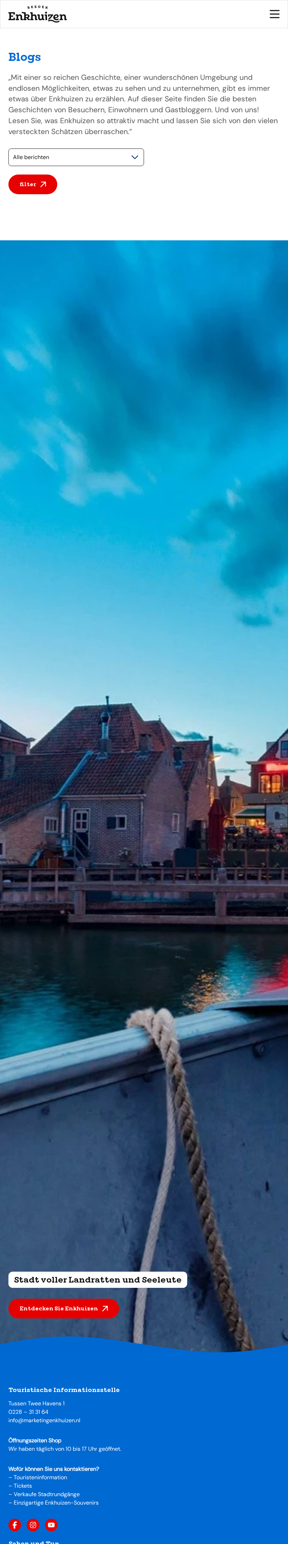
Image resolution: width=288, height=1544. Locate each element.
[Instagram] (33, 1525)
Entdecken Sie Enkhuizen (59, 1308)
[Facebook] (14, 1525)
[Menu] (275, 14)
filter (28, 184)
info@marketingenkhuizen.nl (44, 1420)
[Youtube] (51, 1525)
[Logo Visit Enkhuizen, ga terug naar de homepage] (37, 14)
